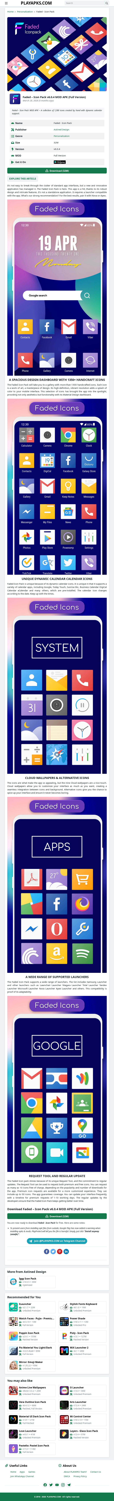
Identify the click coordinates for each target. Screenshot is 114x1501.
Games (31, 1471)
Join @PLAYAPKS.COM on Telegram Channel (59, 1241)
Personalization (25, 11)
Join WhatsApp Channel (22, 1476)
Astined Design (61, 129)
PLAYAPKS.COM (36, 3)
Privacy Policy (80, 1476)
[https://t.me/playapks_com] (69, 1485)
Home (10, 11)
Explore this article (22, 178)
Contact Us (95, 1471)
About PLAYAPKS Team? (75, 1471)
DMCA (67, 1476)
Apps (22, 1471)
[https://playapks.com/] (45, 1485)
